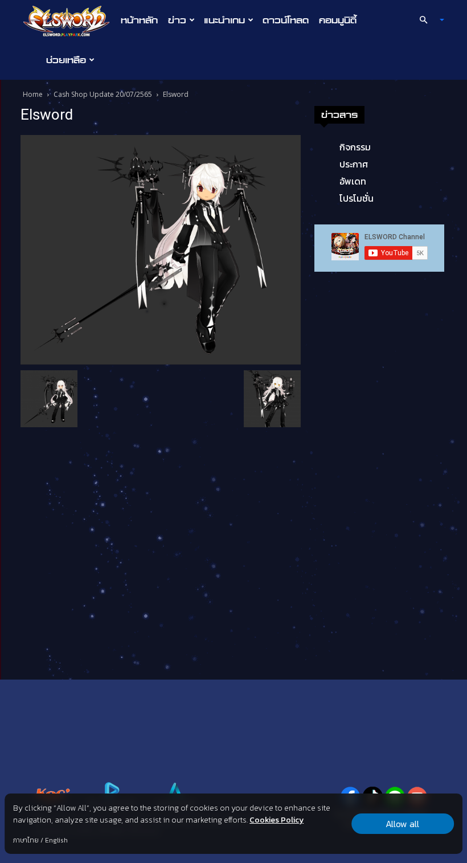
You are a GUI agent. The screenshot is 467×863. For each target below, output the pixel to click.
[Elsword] (161, 249)
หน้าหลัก (139, 20)
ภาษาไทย (26, 840)
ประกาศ (353, 164)
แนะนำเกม (224, 20)
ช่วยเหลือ (66, 59)
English (56, 840)
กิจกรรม (355, 147)
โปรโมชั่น (356, 198)
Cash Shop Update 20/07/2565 (103, 94)
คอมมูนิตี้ (338, 20)
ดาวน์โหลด (286, 20)
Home (33, 94)
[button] (427, 20)
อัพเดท (352, 181)
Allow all (402, 824)
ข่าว (177, 20)
